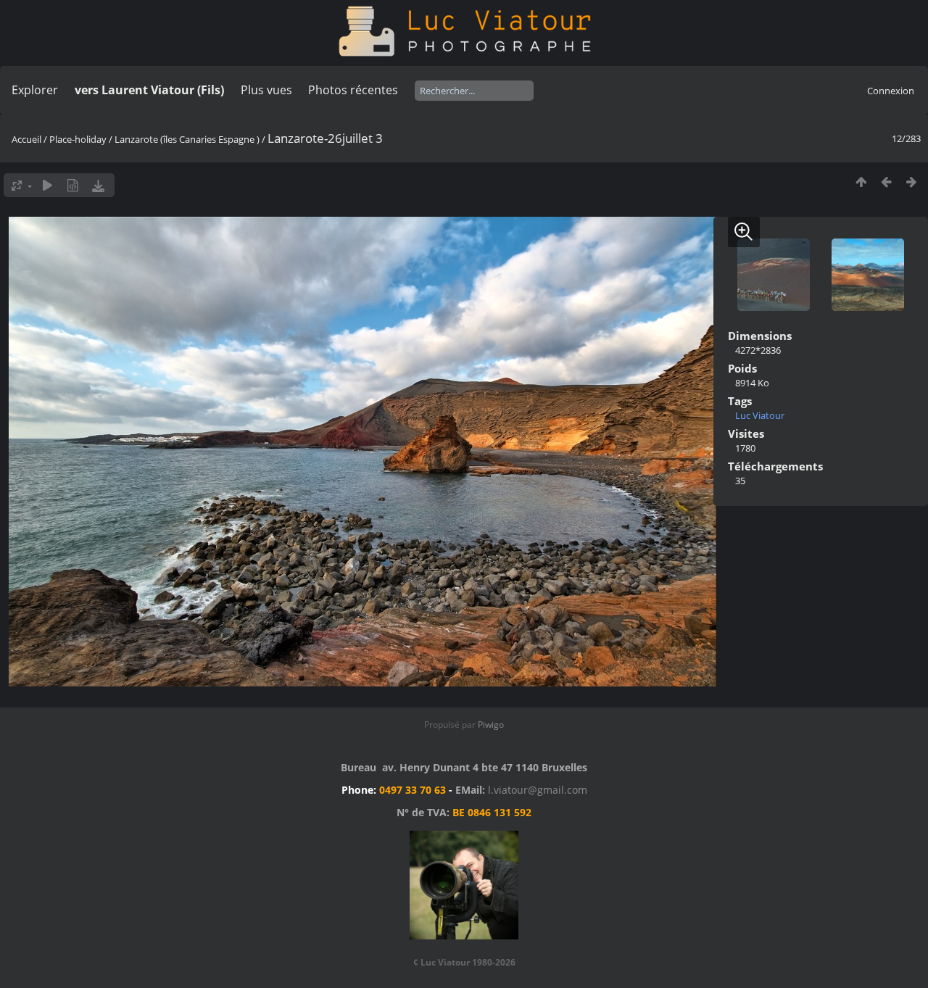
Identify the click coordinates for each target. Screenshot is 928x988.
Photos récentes (353, 90)
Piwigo (491, 724)
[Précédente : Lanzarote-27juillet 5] (886, 181)
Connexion (890, 90)
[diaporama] (47, 185)
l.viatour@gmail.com (537, 790)
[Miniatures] (861, 181)
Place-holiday (78, 139)
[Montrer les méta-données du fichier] (73, 185)
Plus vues (266, 90)
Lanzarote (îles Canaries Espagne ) (187, 139)
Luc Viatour (759, 415)
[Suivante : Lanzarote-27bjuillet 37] (911, 181)
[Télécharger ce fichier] (98, 185)
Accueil (26, 139)
